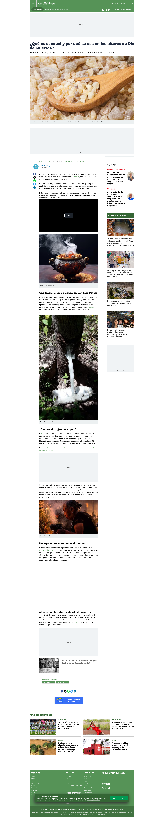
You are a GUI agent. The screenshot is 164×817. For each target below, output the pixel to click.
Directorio (44, 809)
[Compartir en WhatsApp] (34, 180)
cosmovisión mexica (47, 550)
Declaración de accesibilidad (114, 809)
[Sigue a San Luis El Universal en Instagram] (109, 10)
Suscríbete (37, 9)
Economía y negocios (116, 169)
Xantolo (76, 622)
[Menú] (33, 3)
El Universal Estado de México (74, 787)
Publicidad (81, 809)
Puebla (68, 781)
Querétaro (69, 776)
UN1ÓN (86, 785)
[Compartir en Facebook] (34, 174)
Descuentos (88, 792)
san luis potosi (49, 682)
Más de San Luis (45, 161)
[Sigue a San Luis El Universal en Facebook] (103, 10)
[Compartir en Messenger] (34, 184)
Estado (33, 776)
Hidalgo (68, 783)
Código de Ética (63, 809)
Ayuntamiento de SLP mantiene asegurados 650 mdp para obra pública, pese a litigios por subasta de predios (116, 199)
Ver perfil (44, 167)
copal (43, 434)
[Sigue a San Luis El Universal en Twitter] (106, 10)
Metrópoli (111, 189)
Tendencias (34, 792)
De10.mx (87, 779)
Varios (68, 803)
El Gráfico (87, 776)
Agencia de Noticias (52, 9)
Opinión (111, 164)
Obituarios (87, 790)
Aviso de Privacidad (93, 800)
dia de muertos (62, 682)
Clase (86, 781)
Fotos (66, 9)
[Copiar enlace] (34, 187)
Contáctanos (53, 809)
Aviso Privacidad (91, 809)
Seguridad (34, 790)
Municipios (34, 785)
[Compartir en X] (34, 177)
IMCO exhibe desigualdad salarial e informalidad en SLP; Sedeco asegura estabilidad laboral (116, 178)
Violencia (73, 809)
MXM (61, 9)
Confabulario (88, 788)
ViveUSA (87, 783)
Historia (100, 809)
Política (33, 779)
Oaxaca (91, 307)
